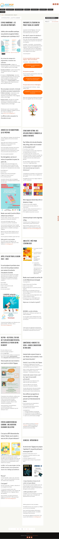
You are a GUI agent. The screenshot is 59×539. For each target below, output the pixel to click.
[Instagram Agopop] (55, 4)
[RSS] (57, 4)
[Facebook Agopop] (53, 4)
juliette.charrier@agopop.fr (9, 113)
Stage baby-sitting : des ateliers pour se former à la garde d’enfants (32, 133)
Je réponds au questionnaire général (33, 65)
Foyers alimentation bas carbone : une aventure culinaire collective (9, 424)
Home (2, 14)
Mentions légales (29, 533)
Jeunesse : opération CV (30, 440)
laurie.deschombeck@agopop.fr (34, 228)
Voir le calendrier (54, 21)
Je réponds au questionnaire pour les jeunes (33, 92)
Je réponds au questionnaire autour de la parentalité (33, 79)
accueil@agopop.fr (9, 244)
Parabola (31, 535)
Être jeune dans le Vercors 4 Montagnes (32, 84)
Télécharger (3, 53)
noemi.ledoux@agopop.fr (10, 498)
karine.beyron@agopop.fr (6, 325)
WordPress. (36, 535)
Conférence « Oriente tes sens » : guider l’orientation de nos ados (32, 345)
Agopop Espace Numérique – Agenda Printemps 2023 (10, 52)
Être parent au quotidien (28, 71)
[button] (47, 21)
